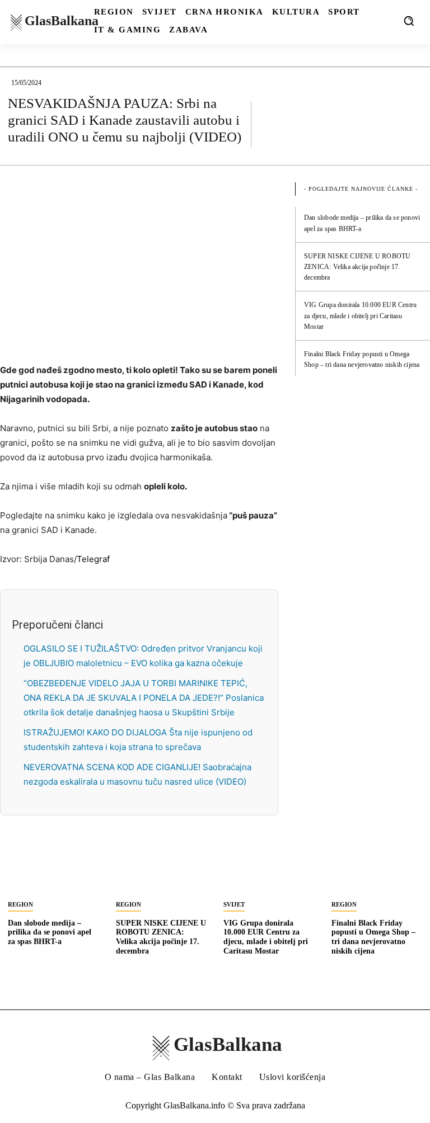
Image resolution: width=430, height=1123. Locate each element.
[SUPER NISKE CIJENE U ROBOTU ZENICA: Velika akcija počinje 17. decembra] (161, 870)
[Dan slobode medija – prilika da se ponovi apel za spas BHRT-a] (53, 870)
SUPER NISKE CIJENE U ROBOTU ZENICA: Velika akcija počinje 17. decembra (357, 266)
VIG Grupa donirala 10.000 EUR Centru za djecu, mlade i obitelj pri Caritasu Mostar (360, 315)
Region (20, 904)
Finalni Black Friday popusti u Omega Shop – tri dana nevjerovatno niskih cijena (373, 937)
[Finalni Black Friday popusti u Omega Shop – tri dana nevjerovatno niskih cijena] (377, 870)
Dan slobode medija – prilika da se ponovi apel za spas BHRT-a (49, 932)
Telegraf (93, 559)
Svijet (234, 904)
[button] (408, 20)
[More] (410, 124)
